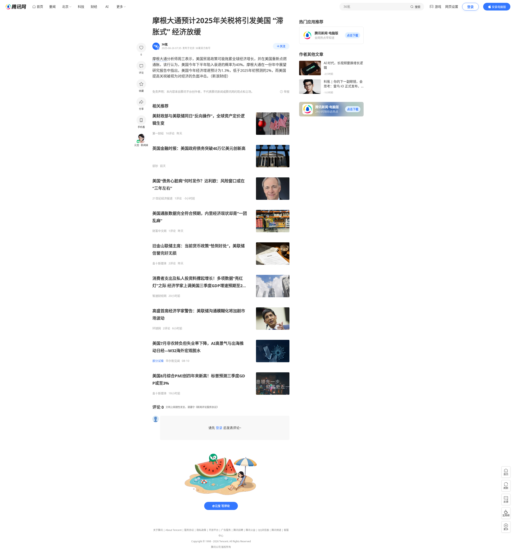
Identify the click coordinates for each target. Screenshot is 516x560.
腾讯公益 (250, 530)
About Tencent (173, 530)
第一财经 (158, 133)
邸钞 (155, 165)
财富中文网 (159, 230)
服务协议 (189, 530)
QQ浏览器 (263, 530)
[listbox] (220, 249)
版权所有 (226, 547)
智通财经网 (159, 295)
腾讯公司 (216, 547)
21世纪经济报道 (162, 198)
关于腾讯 (158, 530)
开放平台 (213, 530)
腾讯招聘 (238, 530)
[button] (352, 35)
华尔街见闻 (173, 360)
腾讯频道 (276, 530)
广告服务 (226, 530)
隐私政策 (201, 530)
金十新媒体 (159, 263)
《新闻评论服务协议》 (207, 407)
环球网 (156, 328)
